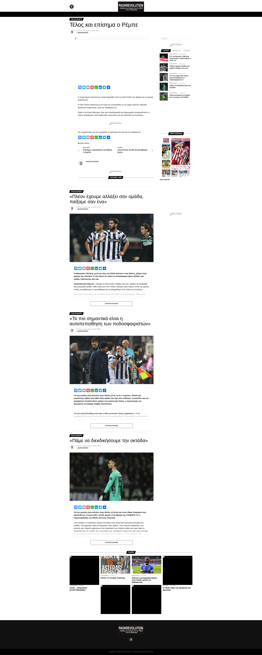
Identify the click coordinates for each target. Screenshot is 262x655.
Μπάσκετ (116, 14)
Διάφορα (158, 14)
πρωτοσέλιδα (165, 179)
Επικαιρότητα (136, 14)
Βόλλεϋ (126, 14)
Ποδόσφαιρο (105, 14)
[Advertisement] (176, 116)
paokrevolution (83, 32)
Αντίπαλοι (148, 14)
